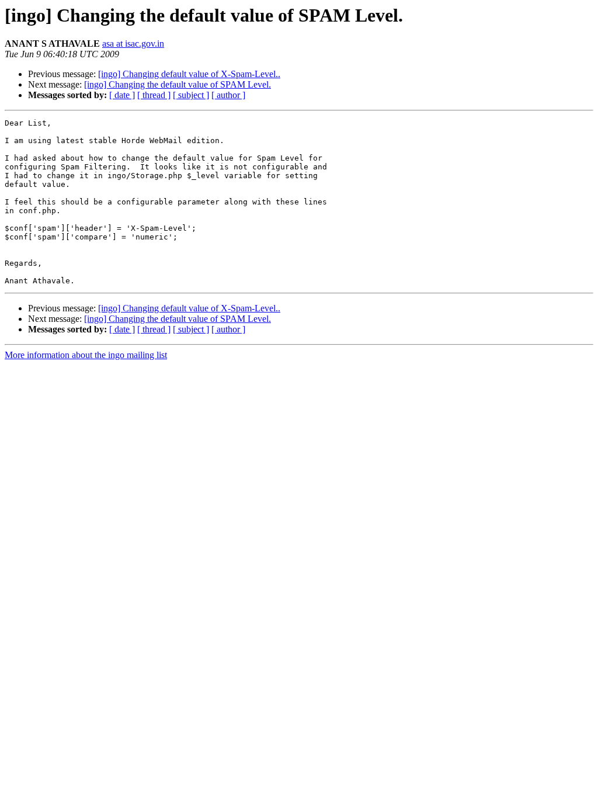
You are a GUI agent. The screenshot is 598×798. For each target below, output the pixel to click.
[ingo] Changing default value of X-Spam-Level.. (189, 74)
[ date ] (122, 95)
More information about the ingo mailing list (86, 355)
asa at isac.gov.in (133, 43)
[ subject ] (191, 95)
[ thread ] (154, 95)
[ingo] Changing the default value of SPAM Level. (177, 84)
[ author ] (228, 95)
